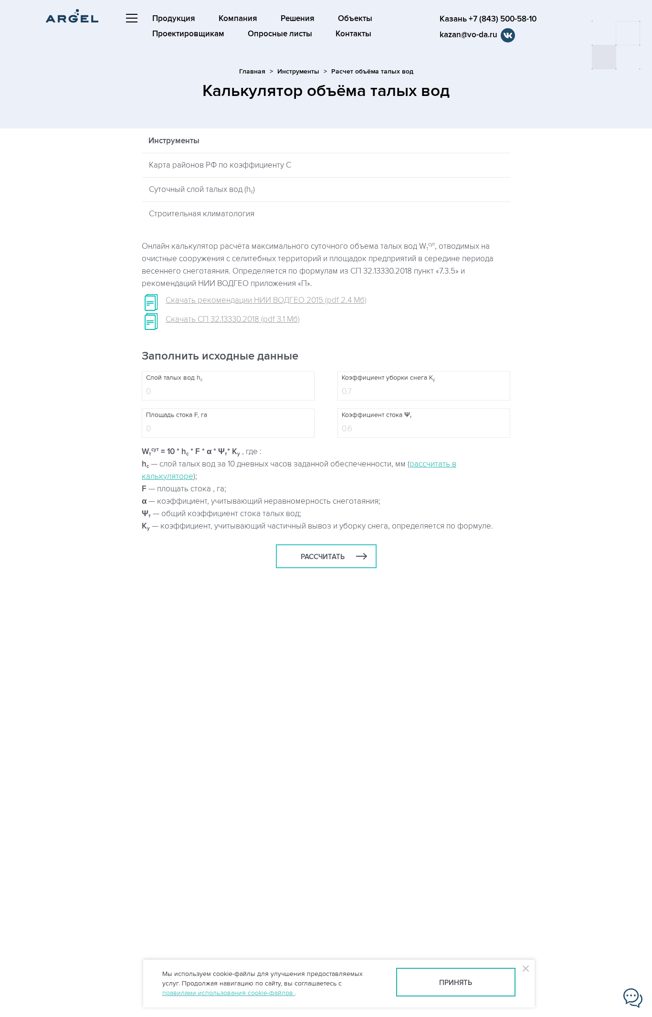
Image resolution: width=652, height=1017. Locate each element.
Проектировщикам (188, 34)
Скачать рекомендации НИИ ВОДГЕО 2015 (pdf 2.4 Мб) (266, 300)
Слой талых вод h (174, 378)
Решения (298, 18)
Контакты (353, 34)
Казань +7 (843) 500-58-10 (488, 19)
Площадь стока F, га (176, 415)
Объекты (355, 18)
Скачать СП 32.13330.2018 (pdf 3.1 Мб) (233, 319)
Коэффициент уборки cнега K (388, 378)
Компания (238, 18)
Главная (252, 71)
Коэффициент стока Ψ (377, 415)
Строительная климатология (201, 214)
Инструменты (298, 71)
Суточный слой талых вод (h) (202, 190)
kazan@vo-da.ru (468, 35)
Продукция (173, 18)
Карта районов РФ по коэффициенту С (220, 165)
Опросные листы (280, 34)
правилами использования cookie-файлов (228, 993)
